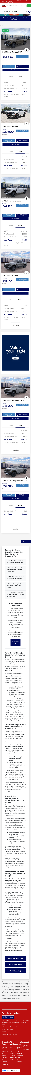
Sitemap (16, 1079)
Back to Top (26, 541)
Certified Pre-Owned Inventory (13, 1057)
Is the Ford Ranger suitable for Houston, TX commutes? (15, 561)
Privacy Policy (8, 1079)
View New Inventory (15, 958)
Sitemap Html (21, 1079)
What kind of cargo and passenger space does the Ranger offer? (14, 569)
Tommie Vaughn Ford (4, 1079)
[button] (26, 50)
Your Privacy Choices (12, 1070)
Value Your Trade (15, 70)
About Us (26, 1049)
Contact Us (15, 643)
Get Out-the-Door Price (23, 56)
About (26, 1042)
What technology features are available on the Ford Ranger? (15, 585)
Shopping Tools (6, 1043)
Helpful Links (20, 1043)
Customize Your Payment (9, 66)
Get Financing (15, 971)
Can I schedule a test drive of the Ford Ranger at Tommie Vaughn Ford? (15, 594)
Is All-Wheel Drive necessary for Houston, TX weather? (15, 577)
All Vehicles (13, 1043)
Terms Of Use (12, 1079)
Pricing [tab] (20, 77)
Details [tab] (11, 77)
